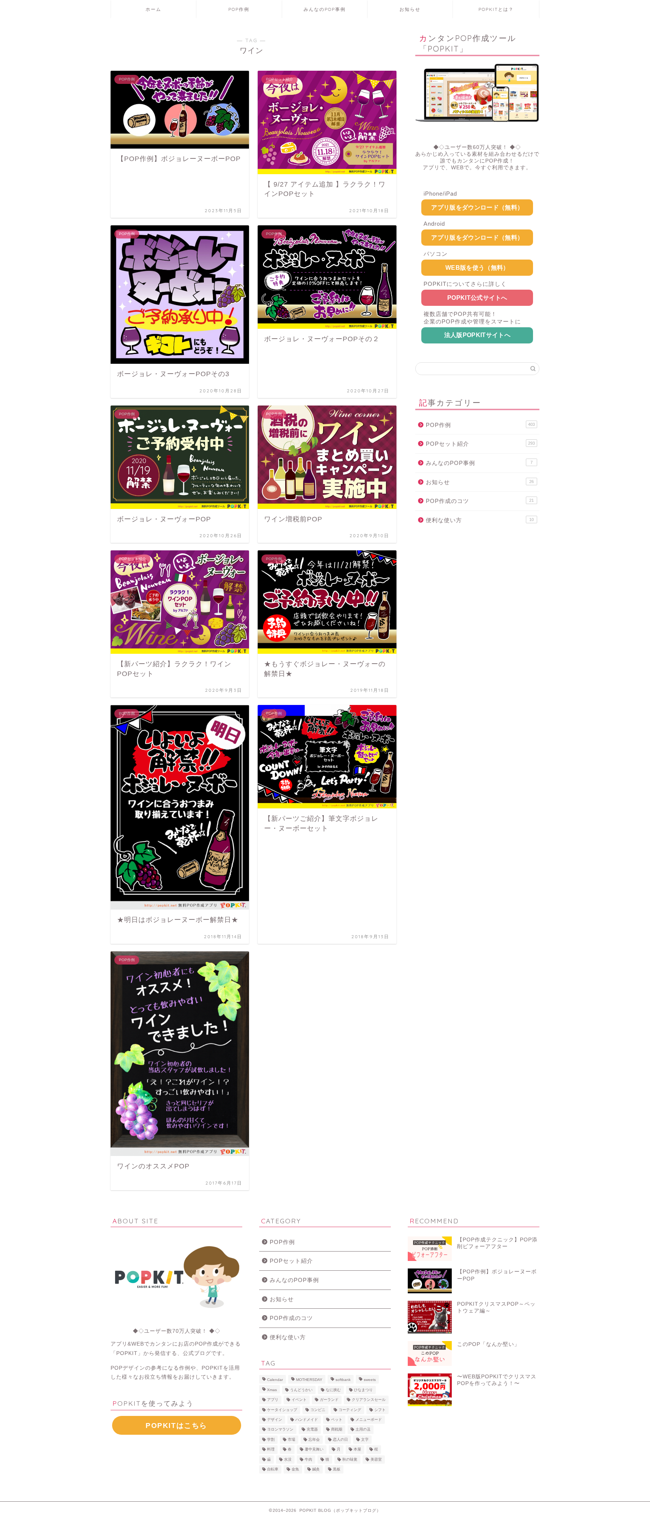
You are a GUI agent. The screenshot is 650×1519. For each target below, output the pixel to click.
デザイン (274, 1419)
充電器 (312, 1430)
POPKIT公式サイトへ (477, 298)
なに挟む (333, 1390)
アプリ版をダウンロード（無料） (477, 207)
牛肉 (308, 1459)
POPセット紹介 (480, 444)
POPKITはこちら (176, 1425)
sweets (370, 1380)
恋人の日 (340, 1439)
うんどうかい (301, 1390)
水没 (288, 1459)
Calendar (275, 1380)
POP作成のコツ (480, 501)
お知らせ (410, 9)
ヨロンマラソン (280, 1430)
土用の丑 (363, 1430)
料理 (271, 1450)
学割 (271, 1439)
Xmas (272, 1390)
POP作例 (238, 9)
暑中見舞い (314, 1450)
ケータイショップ (282, 1410)
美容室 (376, 1459)
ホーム (153, 9)
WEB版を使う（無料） (477, 267)
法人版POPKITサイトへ (477, 335)
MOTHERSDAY (309, 1380)
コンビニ (317, 1410)
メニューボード (368, 1419)
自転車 (272, 1469)
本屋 (357, 1450)
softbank (343, 1380)
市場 (291, 1439)
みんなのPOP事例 (325, 9)
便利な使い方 (480, 520)
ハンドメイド (306, 1419)
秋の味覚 (349, 1459)
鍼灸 (316, 1469)
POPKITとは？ (496, 9)
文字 (365, 1439)
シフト (380, 1410)
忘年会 (314, 1439)
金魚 (295, 1469)
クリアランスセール (369, 1400)
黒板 (336, 1469)
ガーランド (329, 1400)
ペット (336, 1419)
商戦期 (336, 1430)
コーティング (350, 1410)
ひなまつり (363, 1390)
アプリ (272, 1400)
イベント (299, 1400)
